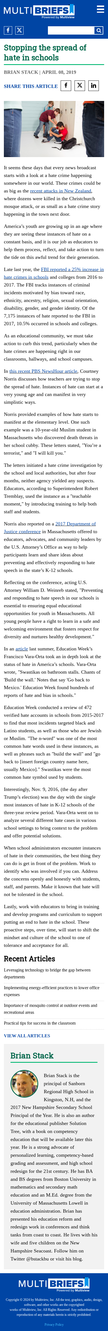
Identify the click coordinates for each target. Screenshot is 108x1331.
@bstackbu (37, 1259)
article (22, 649)
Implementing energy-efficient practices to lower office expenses (51, 991)
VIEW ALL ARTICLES (27, 1035)
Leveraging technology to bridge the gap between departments (47, 973)
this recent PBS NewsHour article (43, 371)
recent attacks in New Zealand (60, 191)
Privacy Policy (54, 1325)
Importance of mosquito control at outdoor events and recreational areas (50, 1009)
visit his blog (69, 1259)
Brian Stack (21, 72)
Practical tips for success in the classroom (40, 1023)
